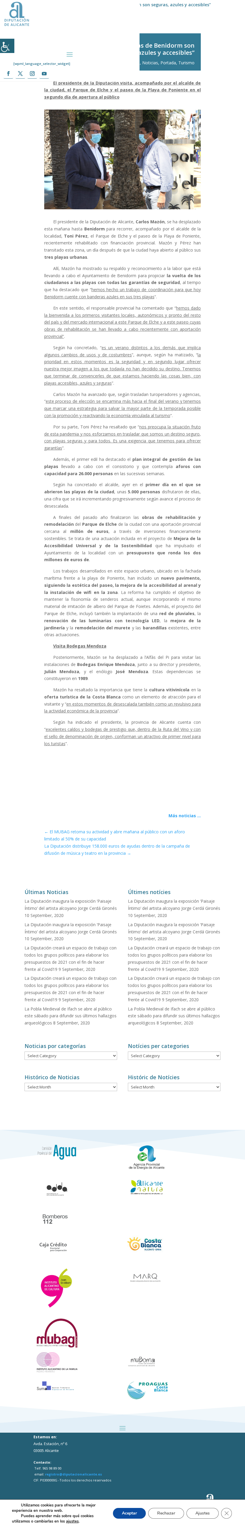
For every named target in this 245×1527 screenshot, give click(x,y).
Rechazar (166, 1513)
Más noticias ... (185, 815)
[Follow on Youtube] (44, 74)
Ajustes (202, 1513)
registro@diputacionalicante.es (73, 1474)
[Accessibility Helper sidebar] (7, 46)
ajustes (72, 1521)
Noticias (150, 62)
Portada (168, 62)
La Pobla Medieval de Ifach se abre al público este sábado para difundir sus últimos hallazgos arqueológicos (70, 1016)
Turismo (186, 62)
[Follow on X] (20, 74)
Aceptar (129, 1513)
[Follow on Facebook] (8, 74)
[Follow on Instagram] (32, 74)
